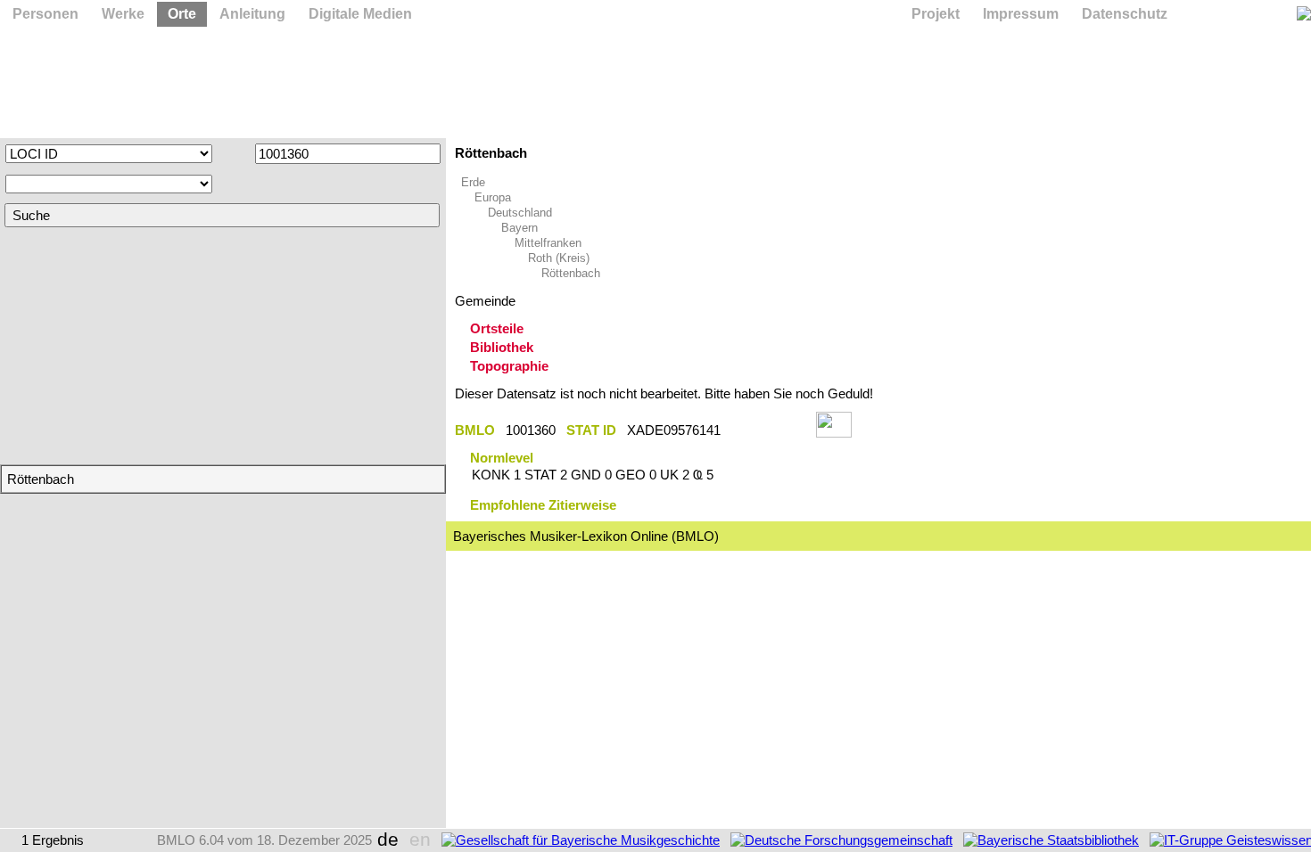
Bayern (519, 227)
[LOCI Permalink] (768, 430)
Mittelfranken (548, 243)
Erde (473, 182)
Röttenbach (570, 273)
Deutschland (520, 212)
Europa (492, 197)
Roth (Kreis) (559, 258)
